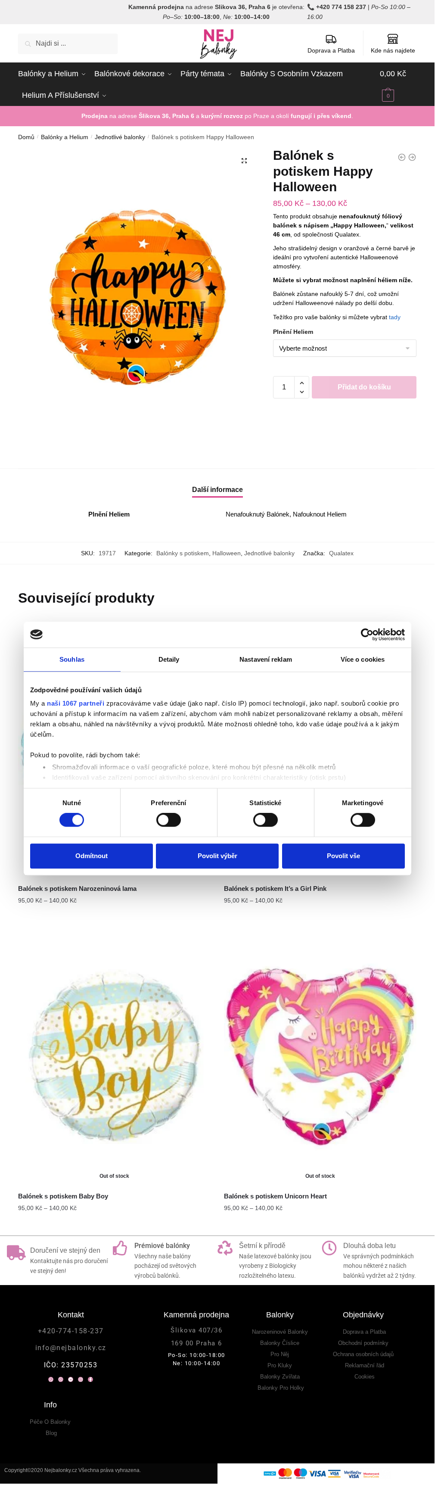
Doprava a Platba (331, 50)
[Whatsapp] (50, 1379)
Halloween (226, 553)
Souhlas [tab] (71, 659)
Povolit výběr (217, 855)
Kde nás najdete (393, 50)
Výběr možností (114, 918)
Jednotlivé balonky (120, 137)
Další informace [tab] (217, 489)
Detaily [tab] (169, 659)
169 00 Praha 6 (196, 1343)
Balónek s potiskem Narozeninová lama (77, 888)
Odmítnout (91, 855)
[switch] (168, 820)
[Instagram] (80, 1379)
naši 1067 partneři (75, 703)
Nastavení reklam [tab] (265, 659)
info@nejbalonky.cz (70, 1348)
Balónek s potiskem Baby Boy (63, 1196)
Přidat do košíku (364, 387)
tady (395, 317)
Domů (26, 137)
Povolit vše (343, 855)
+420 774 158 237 (341, 6)
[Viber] (60, 1379)
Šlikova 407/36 (196, 1330)
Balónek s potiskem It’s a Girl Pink (275, 888)
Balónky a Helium (64, 137)
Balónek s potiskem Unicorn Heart (275, 1196)
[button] (244, 161)
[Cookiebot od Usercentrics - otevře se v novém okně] (367, 634)
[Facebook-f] (90, 1379)
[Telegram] (70, 1379)
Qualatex (341, 553)
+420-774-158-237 (71, 1331)
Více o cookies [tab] (363, 659)
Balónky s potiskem (182, 553)
